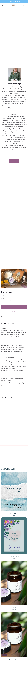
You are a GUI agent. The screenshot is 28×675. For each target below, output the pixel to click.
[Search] (24, 5)
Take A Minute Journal (14, 556)
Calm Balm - (14, 607)
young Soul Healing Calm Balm (14, 659)
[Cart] (26, 5)
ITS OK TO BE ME (14, 513)
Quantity (3, 298)
